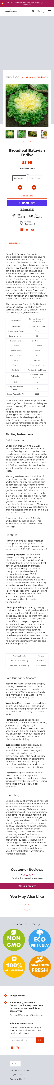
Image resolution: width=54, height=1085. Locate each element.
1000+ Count (19, 178)
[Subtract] (20, 187)
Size (27, 174)
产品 (17, 77)
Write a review (27, 886)
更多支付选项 (27, 209)
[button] (2, 3)
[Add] (34, 187)
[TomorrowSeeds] (10, 11)
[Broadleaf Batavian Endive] (10, 134)
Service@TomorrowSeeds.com (26, 1015)
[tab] (14, 243)
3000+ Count (34, 178)
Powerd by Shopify (17, 1079)
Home (9, 77)
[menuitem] (33, 11)
